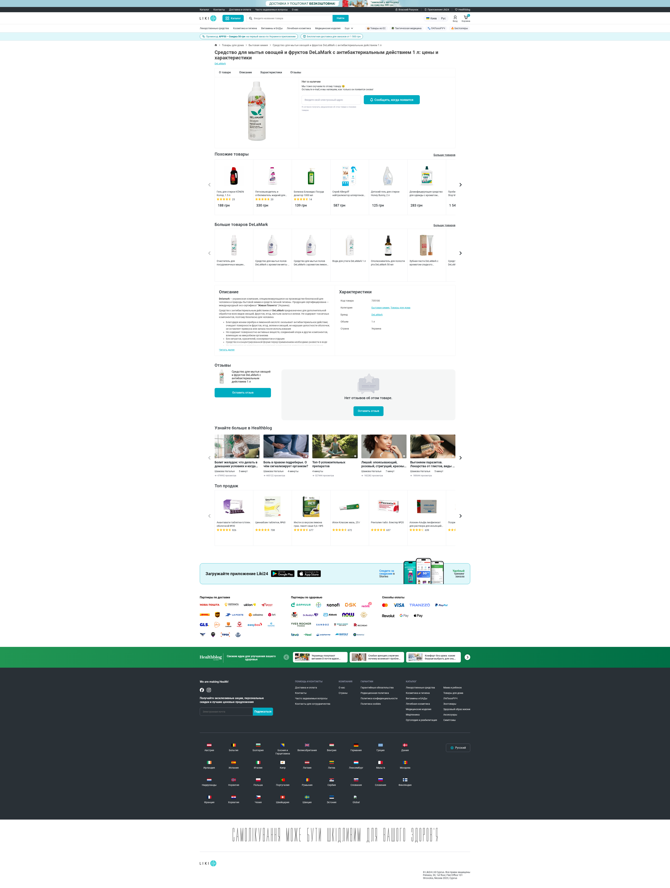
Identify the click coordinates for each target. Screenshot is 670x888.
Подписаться (262, 711)
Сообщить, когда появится (393, 100)
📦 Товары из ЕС (376, 28)
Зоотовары (449, 703)
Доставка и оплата (240, 9)
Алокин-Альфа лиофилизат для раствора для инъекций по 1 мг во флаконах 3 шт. (425, 524)
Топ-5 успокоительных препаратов (328, 464)
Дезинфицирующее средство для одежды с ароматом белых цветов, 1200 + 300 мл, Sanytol (426, 193)
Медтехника (413, 714)
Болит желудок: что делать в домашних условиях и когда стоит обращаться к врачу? (236, 464)
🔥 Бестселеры (459, 28)
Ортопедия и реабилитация (421, 720)
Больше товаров (444, 225)
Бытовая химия (258, 45)
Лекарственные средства (214, 28)
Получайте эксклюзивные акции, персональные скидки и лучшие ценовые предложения (232, 700)
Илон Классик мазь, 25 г (346, 522)
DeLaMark (220, 63)
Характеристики (271, 72)
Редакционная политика (375, 693)
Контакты (219, 9)
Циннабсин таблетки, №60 (270, 522)
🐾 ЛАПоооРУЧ (436, 28)
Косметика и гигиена (245, 28)
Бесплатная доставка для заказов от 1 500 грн (334, 36)
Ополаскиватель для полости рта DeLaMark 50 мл (388, 263)
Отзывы (295, 72)
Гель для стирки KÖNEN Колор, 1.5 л (230, 193)
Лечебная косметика (299, 28)
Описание (245, 72)
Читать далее (226, 349)
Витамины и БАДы (272, 28)
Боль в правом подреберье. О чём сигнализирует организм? (285, 464)
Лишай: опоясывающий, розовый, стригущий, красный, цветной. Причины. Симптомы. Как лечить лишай (384, 464)
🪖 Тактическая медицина (407, 28)
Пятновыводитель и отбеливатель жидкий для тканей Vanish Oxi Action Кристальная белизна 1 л (270, 193)
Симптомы (449, 720)
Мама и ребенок (452, 687)
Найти (340, 18)
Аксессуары (450, 714)
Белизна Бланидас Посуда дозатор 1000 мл (309, 193)
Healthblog (464, 9)
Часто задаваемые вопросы (271, 9)
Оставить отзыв (243, 392)
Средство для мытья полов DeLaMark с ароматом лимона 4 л (311, 263)
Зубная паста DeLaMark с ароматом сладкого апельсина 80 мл (424, 263)
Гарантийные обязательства (377, 687)
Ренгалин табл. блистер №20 (387, 522)
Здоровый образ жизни (456, 709)
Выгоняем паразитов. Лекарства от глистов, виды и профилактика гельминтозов (432, 464)
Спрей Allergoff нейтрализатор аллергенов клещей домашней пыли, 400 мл (348, 193)
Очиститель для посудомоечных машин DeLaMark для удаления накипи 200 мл (230, 263)
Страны (343, 693)
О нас (295, 9)
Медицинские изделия (328, 28)
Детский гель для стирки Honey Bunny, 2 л (385, 193)
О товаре (225, 72)
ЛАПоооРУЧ (450, 698)
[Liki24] (208, 863)
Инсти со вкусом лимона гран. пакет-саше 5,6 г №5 (308, 524)
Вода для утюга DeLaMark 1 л (349, 261)
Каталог (204, 9)
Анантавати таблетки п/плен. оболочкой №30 (234, 524)
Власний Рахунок (408, 9)
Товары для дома (233, 45)
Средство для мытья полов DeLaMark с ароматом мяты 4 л (272, 263)
